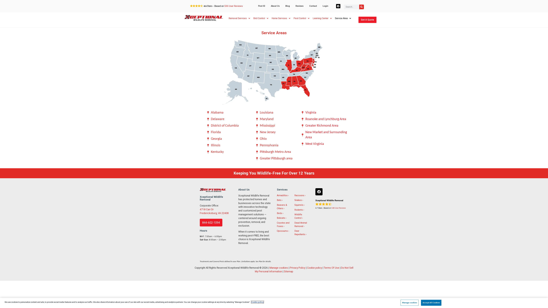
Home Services (279, 18)
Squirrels (298, 205)
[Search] (361, 7)
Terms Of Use (331, 267)
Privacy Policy (297, 267)
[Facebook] (338, 6)
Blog (287, 6)
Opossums (282, 231)
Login (325, 6)
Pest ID (261, 6)
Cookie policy (314, 267)
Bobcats (281, 218)
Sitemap (288, 271)
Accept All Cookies (431, 303)
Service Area (341, 18)
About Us (275, 6)
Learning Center (320, 18)
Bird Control (259, 18)
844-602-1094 (211, 222)
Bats (279, 200)
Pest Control (300, 18)
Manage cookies (279, 267)
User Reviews (233, 6)
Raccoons (299, 195)
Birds (279, 213)
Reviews (300, 6)
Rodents (298, 209)
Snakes (298, 200)
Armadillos (282, 195)
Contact (313, 6)
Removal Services (238, 18)
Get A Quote (367, 19)
